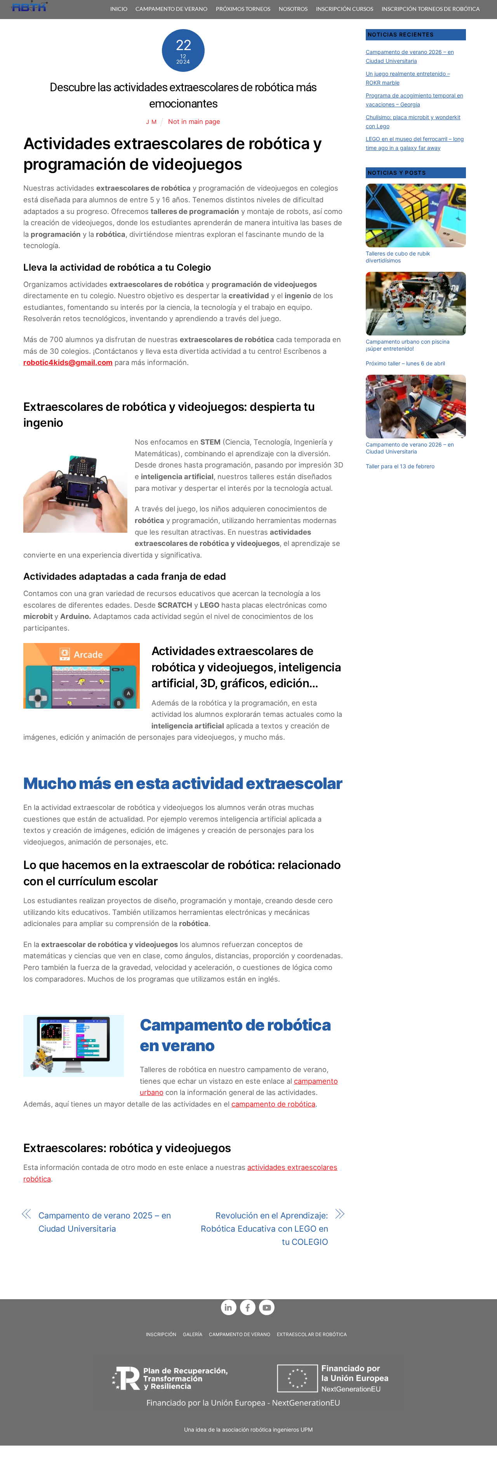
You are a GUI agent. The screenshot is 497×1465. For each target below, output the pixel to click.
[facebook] (247, 1307)
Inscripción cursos (344, 8)
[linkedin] (228, 1307)
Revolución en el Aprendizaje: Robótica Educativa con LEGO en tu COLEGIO (264, 1228)
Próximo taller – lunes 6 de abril (405, 363)
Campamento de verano (171, 8)
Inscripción (161, 1334)
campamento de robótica (273, 1104)
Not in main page (194, 121)
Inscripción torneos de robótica (431, 8)
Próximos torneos (243, 8)
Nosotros (293, 8)
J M (151, 121)
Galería (192, 1334)
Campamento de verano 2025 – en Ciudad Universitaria (104, 1222)
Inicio (118, 8)
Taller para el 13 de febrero (400, 466)
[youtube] (267, 1307)
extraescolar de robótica (312, 1334)
